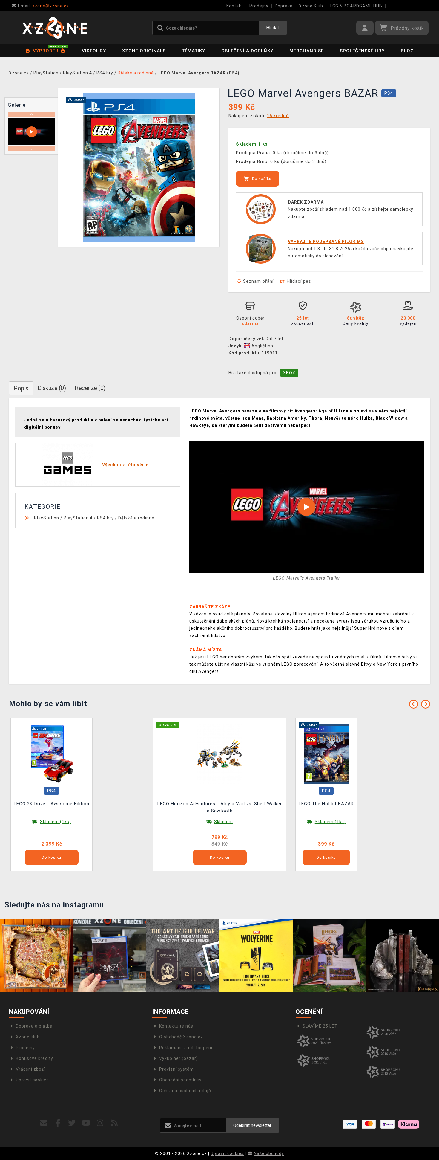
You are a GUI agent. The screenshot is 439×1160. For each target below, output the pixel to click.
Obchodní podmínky (180, 1080)
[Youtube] (86, 1123)
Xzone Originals (144, 51)
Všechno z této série (125, 464)
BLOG (407, 51)
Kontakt (234, 6)
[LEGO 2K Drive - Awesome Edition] (51, 753)
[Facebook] (58, 1123)
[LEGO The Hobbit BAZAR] (326, 753)
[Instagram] (100, 1123)
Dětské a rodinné (136, 518)
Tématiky (193, 51)
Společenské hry (362, 51)
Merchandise (306, 51)
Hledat (272, 27)
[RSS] (114, 1123)
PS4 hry (105, 518)
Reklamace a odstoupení (185, 1047)
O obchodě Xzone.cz (181, 1036)
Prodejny (258, 6)
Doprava (284, 6)
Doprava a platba (34, 1026)
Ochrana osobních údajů (185, 1090)
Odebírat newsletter (252, 1125)
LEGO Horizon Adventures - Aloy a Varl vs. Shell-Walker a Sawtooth (219, 807)
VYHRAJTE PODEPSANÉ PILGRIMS (326, 241)
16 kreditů (278, 115)
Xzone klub (28, 1036)
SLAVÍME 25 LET (320, 1026)
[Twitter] (72, 1123)
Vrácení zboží (30, 1069)
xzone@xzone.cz (43, 6)
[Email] (43, 1123)
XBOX (289, 372)
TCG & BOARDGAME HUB (355, 6)
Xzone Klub (311, 6)
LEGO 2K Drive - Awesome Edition (51, 803)
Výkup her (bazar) (178, 1058)
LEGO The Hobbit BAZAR (326, 803)
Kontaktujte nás (176, 1026)
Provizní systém (176, 1069)
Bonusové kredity (34, 1058)
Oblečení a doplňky (247, 51)
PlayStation (46, 518)
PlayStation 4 (78, 518)
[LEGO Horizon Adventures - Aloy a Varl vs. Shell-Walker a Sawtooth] (219, 753)
